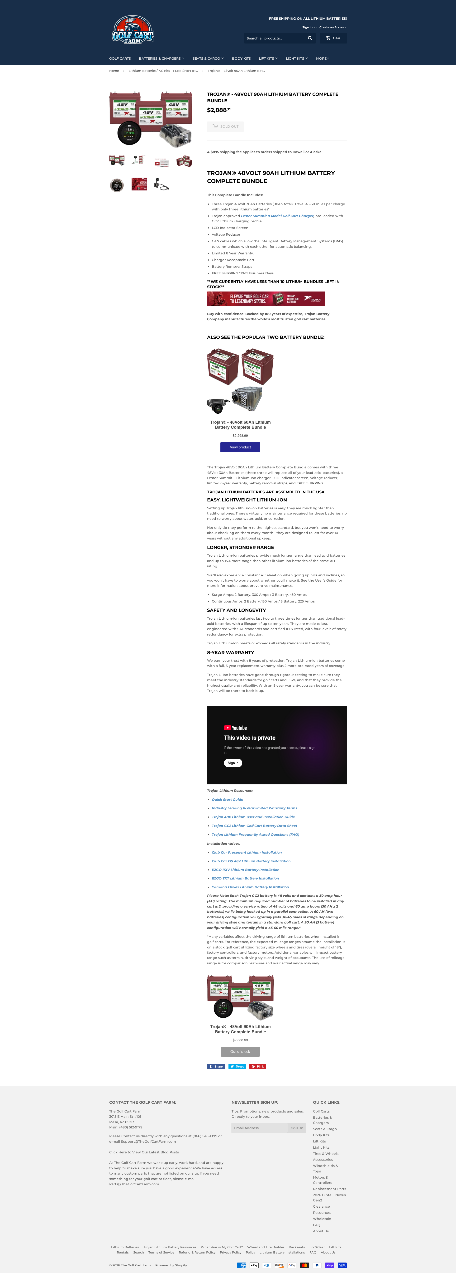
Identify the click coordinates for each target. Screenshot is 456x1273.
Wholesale (322, 1219)
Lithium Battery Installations (282, 1252)
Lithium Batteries (125, 1247)
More (321, 58)
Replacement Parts (329, 1189)
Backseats (297, 1247)
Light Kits (295, 58)
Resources (322, 1212)
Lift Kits (267, 58)
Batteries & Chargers (160, 58)
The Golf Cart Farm (136, 1265)
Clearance (321, 1206)
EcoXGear (317, 1247)
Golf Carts (120, 58)
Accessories (323, 1159)
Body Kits (241, 58)
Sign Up (297, 1128)
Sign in (307, 27)
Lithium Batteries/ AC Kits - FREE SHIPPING (163, 71)
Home (114, 71)
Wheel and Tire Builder (265, 1247)
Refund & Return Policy (197, 1252)
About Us (321, 1231)
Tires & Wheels (325, 1154)
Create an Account (333, 27)
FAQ (316, 1225)
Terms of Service (161, 1252)
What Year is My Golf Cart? (222, 1247)
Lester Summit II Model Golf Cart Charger (277, 216)
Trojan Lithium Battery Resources (169, 1247)
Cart (337, 38)
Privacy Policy (230, 1252)
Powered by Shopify (171, 1265)
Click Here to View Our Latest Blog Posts (144, 1152)
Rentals (123, 1252)
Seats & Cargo (207, 58)
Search (138, 1252)
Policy (250, 1252)
